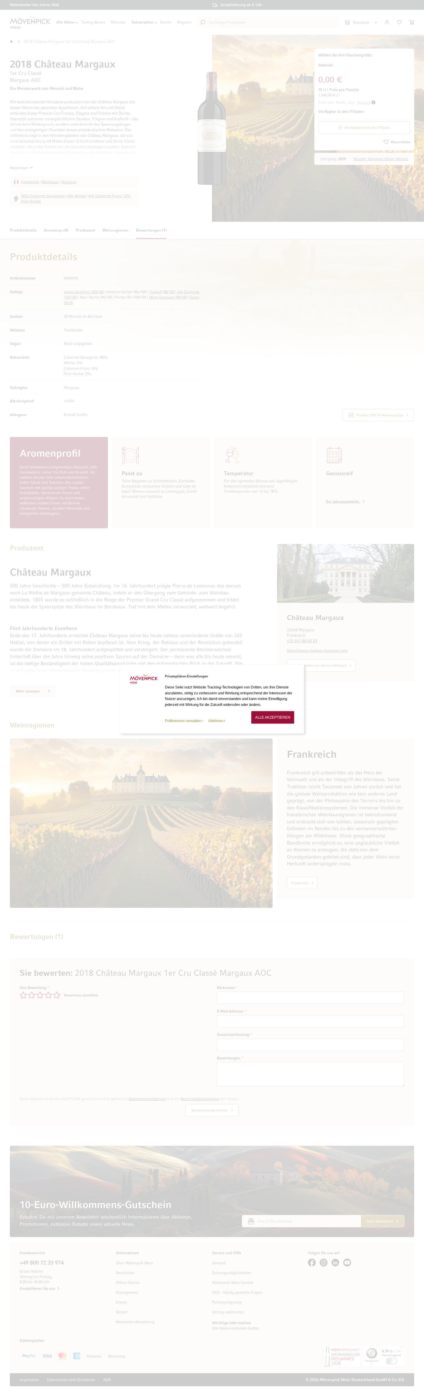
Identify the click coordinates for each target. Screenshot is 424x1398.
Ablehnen (215, 721)
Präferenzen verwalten (183, 721)
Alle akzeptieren (272, 717)
